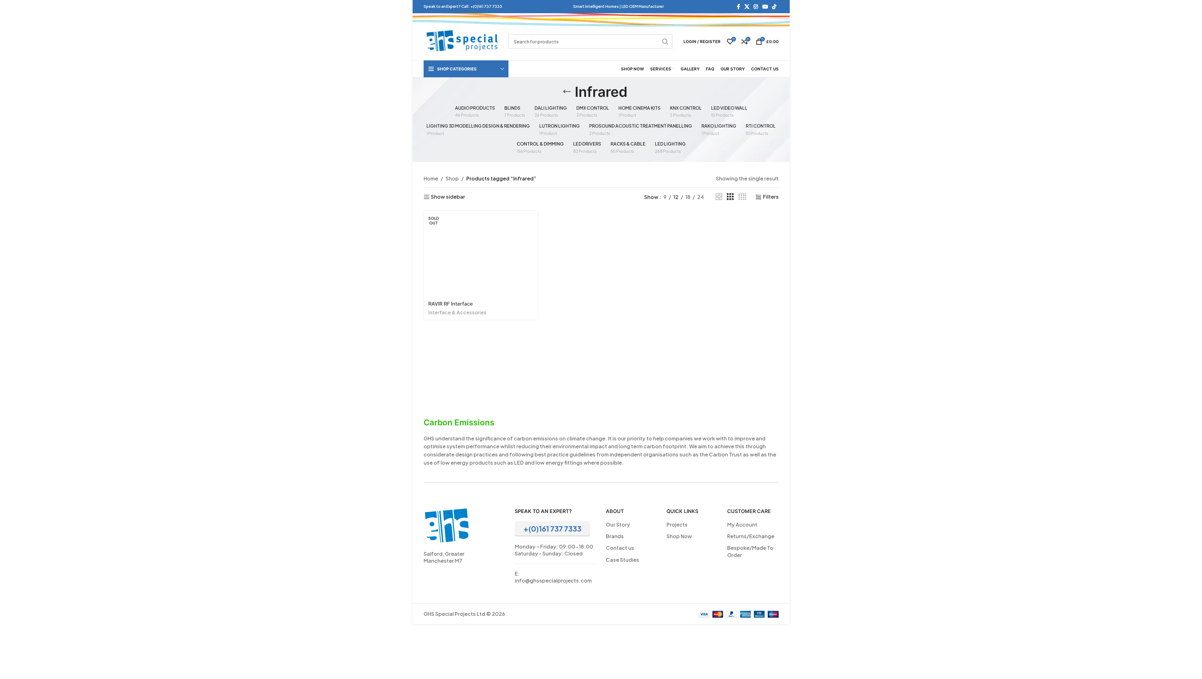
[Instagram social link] (756, 6)
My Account (742, 524)
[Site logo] (463, 40)
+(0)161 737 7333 (486, 6)
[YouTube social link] (765, 6)
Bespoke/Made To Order (750, 551)
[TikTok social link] (774, 6)
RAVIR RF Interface (450, 304)
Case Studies (622, 559)
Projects (677, 524)
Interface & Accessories (457, 312)
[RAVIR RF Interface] (481, 253)
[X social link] (746, 6)
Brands (615, 536)
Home (431, 178)
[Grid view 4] (742, 196)
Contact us (620, 547)
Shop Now (679, 536)
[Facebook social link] (738, 6)
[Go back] (567, 92)
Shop (452, 178)
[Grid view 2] (719, 196)
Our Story (618, 524)
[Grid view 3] (730, 196)
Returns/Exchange (750, 536)
